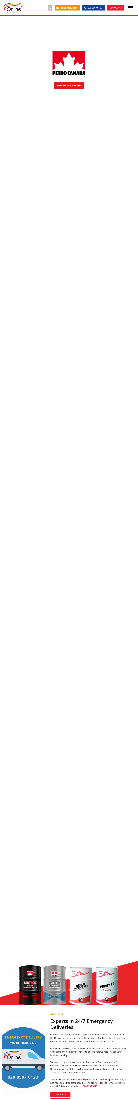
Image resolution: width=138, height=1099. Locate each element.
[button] (5, 510)
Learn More (73, 102)
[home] (13, 8)
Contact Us (60, 1094)
